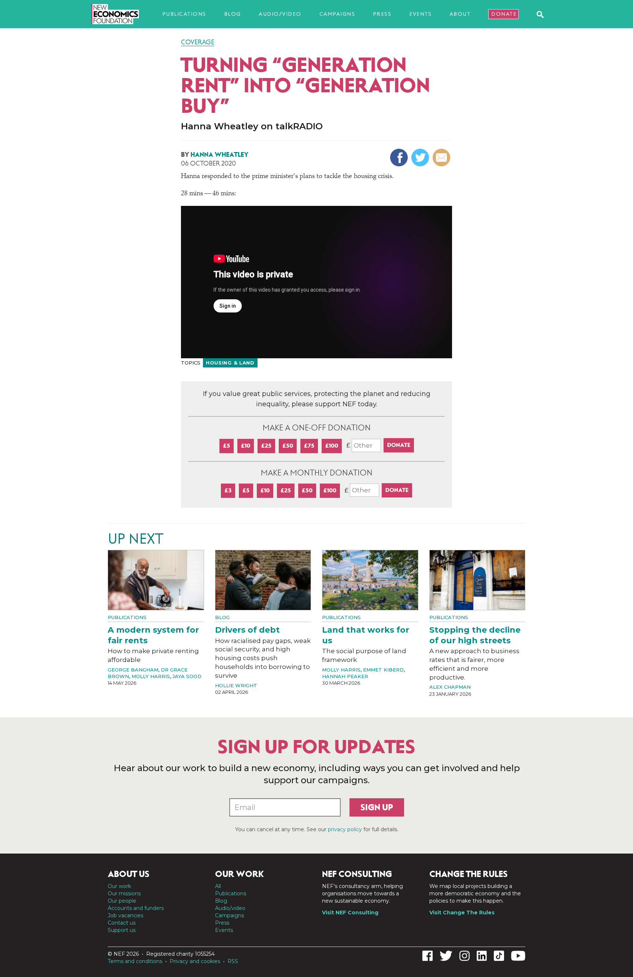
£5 (226, 446)
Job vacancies (125, 915)
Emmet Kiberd (383, 670)
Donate (504, 14)
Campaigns (337, 14)
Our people (122, 901)
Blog (232, 14)
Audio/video (280, 14)
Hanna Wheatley (219, 154)
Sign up (376, 807)
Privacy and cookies (195, 961)
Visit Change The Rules (462, 912)
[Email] (442, 157)
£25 (266, 446)
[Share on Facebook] (400, 157)
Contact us (122, 922)
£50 (287, 446)
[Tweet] (421, 157)
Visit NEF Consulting (350, 912)
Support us (122, 930)
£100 (331, 446)
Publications (184, 14)
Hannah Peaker (345, 676)
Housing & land (230, 363)
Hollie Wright (236, 685)
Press (382, 14)
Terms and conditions (135, 961)
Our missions (124, 893)
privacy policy (345, 829)
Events (420, 14)
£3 (228, 490)
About (460, 14)
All (218, 886)
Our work (119, 886)
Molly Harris (151, 676)
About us (128, 874)
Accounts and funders (136, 908)
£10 (245, 446)
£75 (309, 446)
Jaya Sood (187, 676)
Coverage (197, 42)
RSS (232, 961)
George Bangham (133, 670)
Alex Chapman (450, 687)
